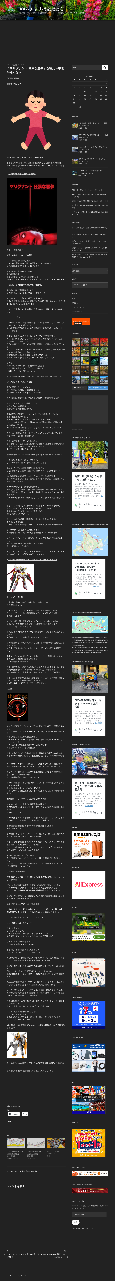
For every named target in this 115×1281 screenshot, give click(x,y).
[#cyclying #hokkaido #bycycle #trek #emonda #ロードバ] (104, 380)
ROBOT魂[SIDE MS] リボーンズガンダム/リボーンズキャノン (32, 560)
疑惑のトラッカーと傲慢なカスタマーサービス (88, 241)
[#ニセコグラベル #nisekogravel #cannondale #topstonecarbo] (95, 351)
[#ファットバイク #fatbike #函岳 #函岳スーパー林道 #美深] (85, 351)
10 (74, 91)
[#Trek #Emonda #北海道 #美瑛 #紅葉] (85, 370)
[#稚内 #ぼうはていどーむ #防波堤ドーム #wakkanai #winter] (95, 361)
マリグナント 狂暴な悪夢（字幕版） (21, 174)
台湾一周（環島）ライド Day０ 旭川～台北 (87, 190)
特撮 (36, 1171)
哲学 (23, 1171)
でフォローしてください (82, 321)
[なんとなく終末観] (56, 1143)
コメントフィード (78, 307)
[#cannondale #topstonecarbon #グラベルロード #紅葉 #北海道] (76, 351)
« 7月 (79, 107)
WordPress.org (77, 311)
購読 (75, 1222)
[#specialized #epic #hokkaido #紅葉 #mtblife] (104, 342)
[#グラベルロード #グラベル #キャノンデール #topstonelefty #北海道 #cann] (95, 380)
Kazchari (21, 65)
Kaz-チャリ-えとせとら (42, 9)
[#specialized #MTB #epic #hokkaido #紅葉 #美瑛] (95, 342)
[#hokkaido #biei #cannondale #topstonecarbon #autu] (104, 370)
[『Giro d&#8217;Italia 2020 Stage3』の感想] (36, 1143)
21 (96, 95)
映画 (32, 1171)
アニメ (12, 1171)
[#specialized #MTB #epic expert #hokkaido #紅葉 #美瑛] (85, 342)
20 (90, 95)
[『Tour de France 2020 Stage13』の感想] (16, 1143)
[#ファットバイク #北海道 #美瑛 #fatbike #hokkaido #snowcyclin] (104, 361)
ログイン (75, 299)
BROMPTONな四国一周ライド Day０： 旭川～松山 (90, 201)
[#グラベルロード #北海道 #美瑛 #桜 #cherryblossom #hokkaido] (76, 361)
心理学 (28, 1171)
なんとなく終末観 (53, 1151)
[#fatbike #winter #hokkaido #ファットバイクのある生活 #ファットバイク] (76, 370)
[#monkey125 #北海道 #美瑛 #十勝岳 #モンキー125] (76, 380)
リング (9, 688)
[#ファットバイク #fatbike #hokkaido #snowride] (76, 342)
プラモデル (18, 1171)
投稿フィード (76, 303)
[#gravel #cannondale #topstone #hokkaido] (104, 351)
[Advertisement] (57, 37)
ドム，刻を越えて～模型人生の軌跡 (84, 228)
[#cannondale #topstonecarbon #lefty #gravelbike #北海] (85, 380)
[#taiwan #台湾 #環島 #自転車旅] (85, 361)
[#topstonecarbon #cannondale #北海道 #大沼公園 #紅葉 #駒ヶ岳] (95, 370)
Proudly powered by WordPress (17, 1276)
